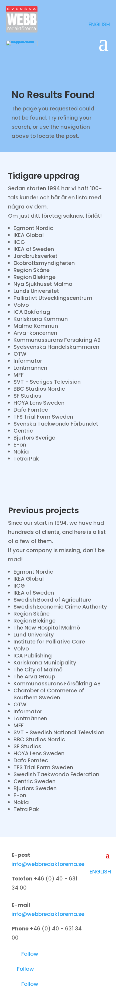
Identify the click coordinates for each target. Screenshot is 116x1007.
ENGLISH (99, 24)
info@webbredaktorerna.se (48, 864)
